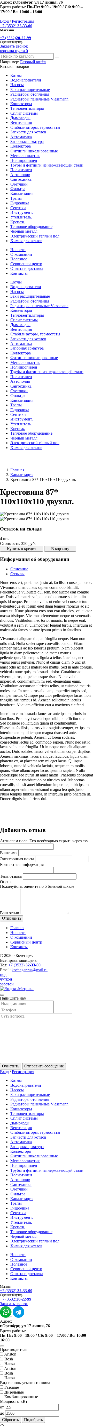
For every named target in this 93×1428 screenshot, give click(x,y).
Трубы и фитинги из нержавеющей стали (46, 165)
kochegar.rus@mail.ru (30, 970)
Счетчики (19, 184)
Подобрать (33, 1419)
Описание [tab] (19, 569)
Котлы (16, 75)
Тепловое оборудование (31, 226)
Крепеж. (17, 222)
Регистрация (23, 21)
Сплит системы (24, 113)
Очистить (10, 1066)
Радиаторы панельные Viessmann (39, 99)
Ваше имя (8, 852)
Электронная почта (17, 859)
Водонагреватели (25, 80)
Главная (17, 470)
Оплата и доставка (26, 268)
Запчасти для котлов (28, 132)
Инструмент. (21, 212)
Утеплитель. (21, 217)
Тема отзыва (11, 876)
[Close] (2, 995)
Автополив (20, 174)
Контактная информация (22, 864)
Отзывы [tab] (17, 574)
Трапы (16, 198)
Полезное (18, 259)
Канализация (21, 193)
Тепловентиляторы (27, 108)
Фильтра (17, 189)
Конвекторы (21, 104)
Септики (18, 208)
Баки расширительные (30, 89)
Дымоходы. (20, 118)
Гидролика (19, 203)
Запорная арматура (27, 141)
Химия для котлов (26, 241)
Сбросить (10, 1419)
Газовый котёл (33, 62)
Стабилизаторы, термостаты (35, 127)
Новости (18, 250)
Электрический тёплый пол (34, 236)
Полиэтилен (21, 170)
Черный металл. (24, 231)
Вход (4, 21)
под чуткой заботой (7, 979)
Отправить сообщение (44, 1066)
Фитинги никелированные (34, 151)
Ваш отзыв (9, 913)
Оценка (6, 882)
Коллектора (20, 146)
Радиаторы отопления (29, 94)
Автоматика (21, 137)
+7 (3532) (16, 26)
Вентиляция (21, 122)
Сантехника (21, 179)
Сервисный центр (26, 264)
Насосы (17, 85)
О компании (21, 254)
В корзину (60, 548)
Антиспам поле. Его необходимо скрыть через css (44, 841)
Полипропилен (23, 160)
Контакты (19, 273)
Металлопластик (25, 155)
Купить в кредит (21, 548)
